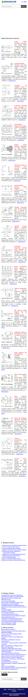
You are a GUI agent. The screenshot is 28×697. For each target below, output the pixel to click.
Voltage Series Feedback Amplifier (10, 604)
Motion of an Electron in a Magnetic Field (11, 645)
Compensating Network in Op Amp (10, 653)
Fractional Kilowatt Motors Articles (12, 548)
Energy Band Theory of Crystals (9, 661)
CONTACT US (20, 689)
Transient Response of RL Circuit (9, 614)
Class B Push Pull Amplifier (8, 601)
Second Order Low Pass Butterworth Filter (12, 602)
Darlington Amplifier (6, 609)
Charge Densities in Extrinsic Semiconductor (12, 656)
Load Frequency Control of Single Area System (13, 615)
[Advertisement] (14, 22)
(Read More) (12, 80)
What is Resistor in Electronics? (9, 669)
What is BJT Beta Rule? (7, 647)
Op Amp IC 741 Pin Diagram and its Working (12, 611)
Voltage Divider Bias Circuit (8, 617)
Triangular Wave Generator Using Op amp (11, 595)
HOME (5, 689)
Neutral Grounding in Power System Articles (14, 560)
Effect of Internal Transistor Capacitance (11, 657)
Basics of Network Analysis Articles (12, 558)
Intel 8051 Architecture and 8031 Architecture (12, 605)
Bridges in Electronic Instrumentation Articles (14, 549)
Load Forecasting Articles (9, 557)
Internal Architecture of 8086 (8, 623)
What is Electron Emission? (8, 629)
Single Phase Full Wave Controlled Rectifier (12, 596)
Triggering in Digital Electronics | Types (11, 648)
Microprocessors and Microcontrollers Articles (15, 545)
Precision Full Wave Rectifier (8, 624)
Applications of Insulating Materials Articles (14, 554)
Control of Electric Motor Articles (11, 547)
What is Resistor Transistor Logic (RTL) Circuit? (13, 654)
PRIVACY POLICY (12, 689)
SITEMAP (14, 691)
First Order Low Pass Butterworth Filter (11, 620)
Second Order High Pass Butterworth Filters (12, 621)
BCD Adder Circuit (6, 599)
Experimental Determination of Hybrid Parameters (14, 667)
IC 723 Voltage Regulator (7, 612)
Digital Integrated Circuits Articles (11, 555)
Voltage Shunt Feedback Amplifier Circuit (11, 618)
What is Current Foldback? (8, 666)
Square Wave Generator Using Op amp (11, 598)
